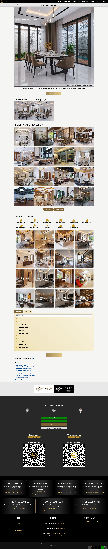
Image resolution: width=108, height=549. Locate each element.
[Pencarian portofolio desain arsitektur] (92, 547)
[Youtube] (88, 521)
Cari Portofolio (18, 311)
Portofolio (59, 1)
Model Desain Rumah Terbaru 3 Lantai (25, 366)
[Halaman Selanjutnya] (105, 547)
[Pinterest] (92, 521)
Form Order (54, 425)
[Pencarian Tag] (18, 5)
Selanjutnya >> (59, 209)
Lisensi (32, 358)
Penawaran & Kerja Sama (54, 428)
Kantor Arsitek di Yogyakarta (18, 508)
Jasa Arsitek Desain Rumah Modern (24, 373)
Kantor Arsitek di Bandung (67, 490)
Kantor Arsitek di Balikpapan (89, 508)
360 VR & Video (67, 1)
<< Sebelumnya (48, 209)
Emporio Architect (49, 543)
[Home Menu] (55, 2)
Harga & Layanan (76, 1)
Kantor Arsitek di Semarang (54, 508)
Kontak (98, 1)
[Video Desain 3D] (96, 547)
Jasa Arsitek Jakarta (20, 379)
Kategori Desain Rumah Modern (23, 370)
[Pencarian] (106, 2)
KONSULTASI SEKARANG (54, 355)
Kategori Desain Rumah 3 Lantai (23, 368)
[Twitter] (95, 522)
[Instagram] (85, 521)
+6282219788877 (21, 2)
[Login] (101, 2)
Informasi (92, 1)
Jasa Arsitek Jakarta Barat (22, 377)
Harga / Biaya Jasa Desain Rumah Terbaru (25, 375)
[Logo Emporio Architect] (4, 1)
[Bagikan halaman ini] (99, 547)
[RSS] (97, 521)
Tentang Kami (85, 1)
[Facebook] (83, 521)
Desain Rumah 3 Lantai (21, 365)
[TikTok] (90, 521)
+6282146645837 (19, 0)
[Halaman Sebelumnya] (89, 547)
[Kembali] (15, 5)
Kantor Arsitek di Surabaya (94, 490)
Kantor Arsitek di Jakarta (13, 490)
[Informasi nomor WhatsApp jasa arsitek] (102, 547)
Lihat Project (54, 93)
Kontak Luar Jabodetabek (54, 421)
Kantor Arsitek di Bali (40, 491)
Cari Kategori (28, 311)
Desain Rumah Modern (21, 372)
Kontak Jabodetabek (55, 417)
